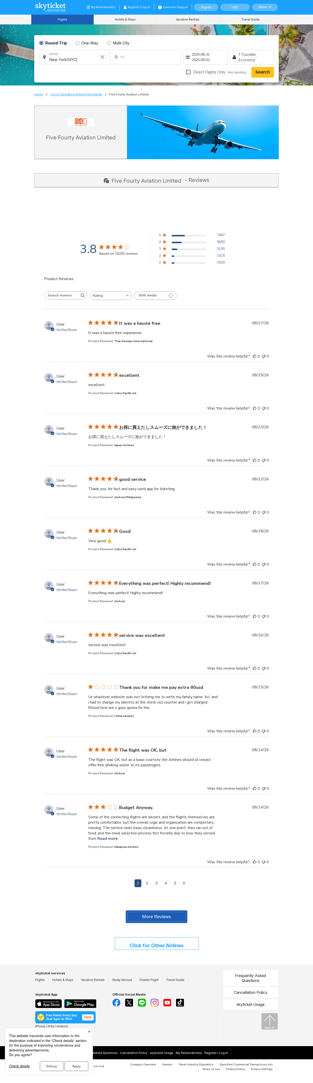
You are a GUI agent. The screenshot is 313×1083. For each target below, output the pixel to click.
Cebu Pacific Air (125, 393)
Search (262, 72)
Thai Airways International (133, 341)
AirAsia (119, 601)
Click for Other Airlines (157, 945)
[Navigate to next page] (184, 883)
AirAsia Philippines (128, 497)
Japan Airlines (124, 445)
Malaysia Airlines (126, 847)
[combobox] (110, 295)
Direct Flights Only (219, 72)
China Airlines (124, 716)
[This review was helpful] (254, 356)
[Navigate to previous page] (129, 883)
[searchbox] (61, 295)
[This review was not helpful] (263, 356)
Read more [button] (107, 838)
